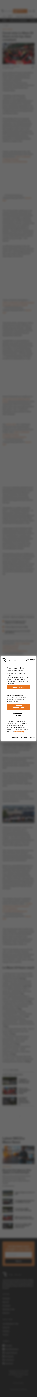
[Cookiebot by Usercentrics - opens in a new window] (26, 660)
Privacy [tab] (15, 738)
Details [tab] (24, 738)
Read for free (18, 687)
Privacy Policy (19, 731)
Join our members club (18, 707)
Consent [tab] (5, 738)
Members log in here (18, 714)
